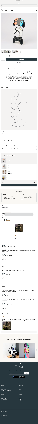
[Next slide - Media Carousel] (36, 350)
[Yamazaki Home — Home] (19, 3)
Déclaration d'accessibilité (4, 412)
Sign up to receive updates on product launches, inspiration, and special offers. (18, 370)
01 (3, 59)
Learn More (22, 199)
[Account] (33, 2)
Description (2, 131)
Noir (10, 55)
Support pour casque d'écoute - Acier (13, 165)
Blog (20, 389)
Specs (2, 133)
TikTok (20, 399)
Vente (1, 391)
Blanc (8, 56)
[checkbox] (35, 166)
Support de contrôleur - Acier (12, 159)
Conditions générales (4, 415)
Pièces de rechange (4, 400)
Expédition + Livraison (4, 398)
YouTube (20, 400)
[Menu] (1, 2)
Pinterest (20, 398)
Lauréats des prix (3, 389)
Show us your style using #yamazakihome (19, 339)
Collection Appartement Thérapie (6, 390)
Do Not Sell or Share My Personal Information (7, 416)
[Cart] (36, 2)
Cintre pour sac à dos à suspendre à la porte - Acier (16, 170)
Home (1, 7)
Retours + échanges (4, 399)
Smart (1, 9)
